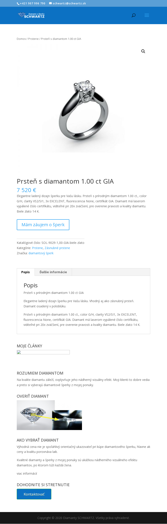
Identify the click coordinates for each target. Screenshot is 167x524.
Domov (21, 39)
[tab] (26, 272)
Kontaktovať (34, 494)
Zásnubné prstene (57, 248)
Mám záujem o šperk (43, 225)
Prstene (33, 39)
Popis (25, 272)
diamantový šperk (40, 253)
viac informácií (27, 473)
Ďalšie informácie (53, 272)
